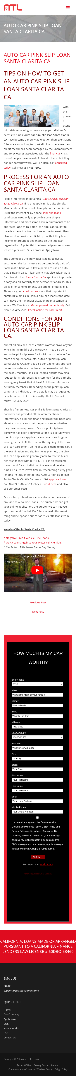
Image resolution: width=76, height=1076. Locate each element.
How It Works (11, 1028)
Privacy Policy (41, 1065)
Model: (15, 701)
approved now (58, 479)
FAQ (6, 1033)
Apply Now (10, 1019)
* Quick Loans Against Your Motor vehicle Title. (33, 542)
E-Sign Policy (61, 1069)
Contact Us (10, 1037)
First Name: (17, 775)
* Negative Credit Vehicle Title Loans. (26, 538)
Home (7, 1009)
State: (15, 765)
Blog (6, 1023)
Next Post (38, 611)
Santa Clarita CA (36, 277)
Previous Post (38, 602)
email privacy (46, 864)
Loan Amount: (19, 733)
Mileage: (16, 722)
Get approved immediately (47, 305)
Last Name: (17, 786)
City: (14, 754)
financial (55, 153)
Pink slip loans (52, 213)
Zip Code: (17, 743)
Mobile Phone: (19, 807)
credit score (30, 291)
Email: (15, 796)
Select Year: (18, 680)
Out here (50, 484)
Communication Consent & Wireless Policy (30, 1069)
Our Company (11, 1014)
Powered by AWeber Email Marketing (38, 874)
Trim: (14, 711)
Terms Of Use (24, 1065)
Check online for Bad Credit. (45, 310)
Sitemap (55, 1065)
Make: (15, 690)
